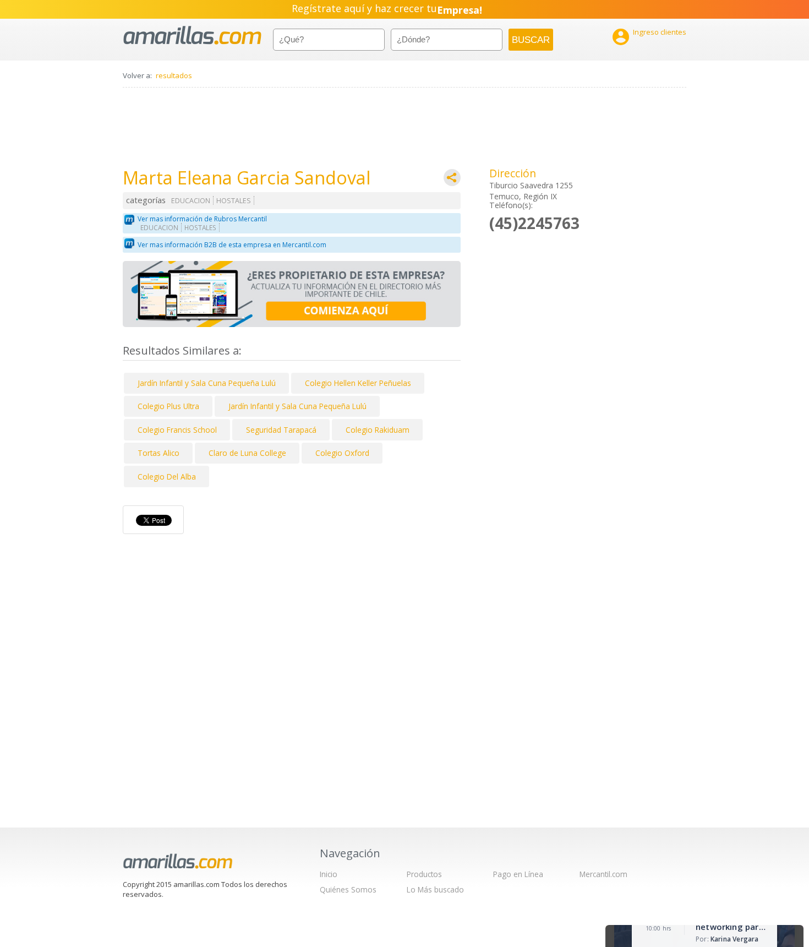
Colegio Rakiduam (377, 429)
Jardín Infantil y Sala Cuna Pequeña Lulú (207, 383)
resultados (174, 75)
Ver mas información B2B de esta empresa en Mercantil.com (232, 244)
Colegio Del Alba (167, 476)
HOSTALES (233, 200)
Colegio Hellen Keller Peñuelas (358, 383)
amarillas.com (192, 35)
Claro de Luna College (247, 453)
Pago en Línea (518, 874)
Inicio (328, 874)
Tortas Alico (158, 453)
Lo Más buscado (435, 889)
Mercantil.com (603, 874)
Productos (424, 874)
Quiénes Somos (348, 889)
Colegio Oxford (342, 453)
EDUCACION (190, 200)
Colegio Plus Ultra (168, 406)
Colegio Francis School (177, 429)
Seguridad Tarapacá (281, 429)
